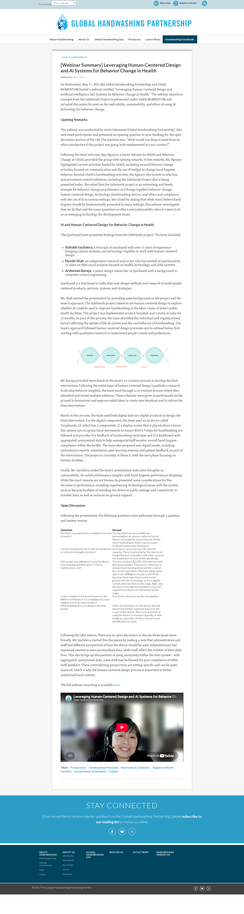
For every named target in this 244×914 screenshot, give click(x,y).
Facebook (112, 831)
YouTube (122, 831)
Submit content (188, 3)
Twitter (131, 831)
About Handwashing (61, 39)
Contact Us (67, 874)
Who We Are (68, 856)
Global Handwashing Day (109, 39)
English (113, 771)
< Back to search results (74, 57)
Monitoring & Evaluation (135, 767)
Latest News (153, 39)
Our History (68, 865)
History (42, 874)
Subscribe (164, 3)
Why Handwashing (47, 858)
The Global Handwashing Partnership (122, 22)
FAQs (41, 870)
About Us (83, 39)
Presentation (78, 767)
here (117, 685)
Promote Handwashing (45, 864)
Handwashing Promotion (103, 767)
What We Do (68, 860)
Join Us (66, 869)
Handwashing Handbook (179, 39)
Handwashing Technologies (90, 771)
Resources (134, 39)
